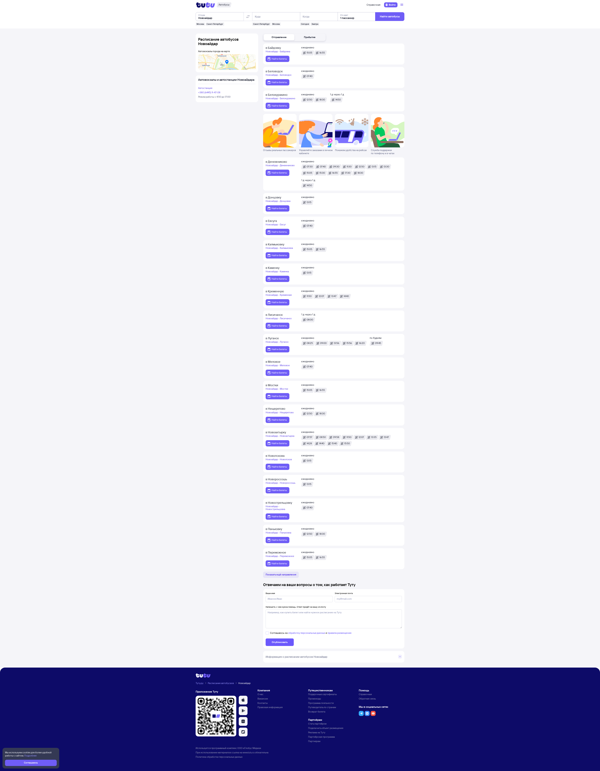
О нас (260, 694)
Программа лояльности (321, 703)
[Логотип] (205, 4)
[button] (279, 37)
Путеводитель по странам (322, 707)
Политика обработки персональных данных (219, 756)
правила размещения (339, 632)
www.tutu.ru (248, 752)
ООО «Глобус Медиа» (249, 748)
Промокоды (314, 698)
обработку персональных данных (306, 632)
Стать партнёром (317, 723)
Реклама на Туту (316, 732)
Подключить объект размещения (325, 728)
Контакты (263, 703)
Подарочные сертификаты (322, 694)
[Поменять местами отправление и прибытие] (248, 16)
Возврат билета (316, 711)
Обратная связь (367, 698)
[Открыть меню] (402, 5)
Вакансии (263, 698)
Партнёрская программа (321, 736)
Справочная (373, 4)
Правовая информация (270, 707)
